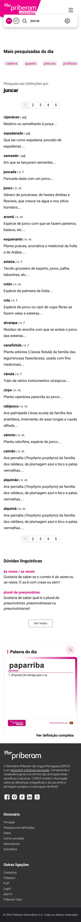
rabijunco (11, 406)
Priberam (9, 878)
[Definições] (67, 21)
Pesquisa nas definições (19, 828)
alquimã (10, 508)
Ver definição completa (55, 735)
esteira (9, 262)
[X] (37, 799)
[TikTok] (22, 799)
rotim (8, 284)
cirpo (8, 390)
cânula (9, 374)
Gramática (10, 849)
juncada (10, 172)
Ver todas (40, 623)
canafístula (13, 345)
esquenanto (13, 239)
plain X (8, 894)
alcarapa (10, 323)
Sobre (7, 833)
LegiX (7, 889)
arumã (9, 217)
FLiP (6, 883)
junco (8, 188)
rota (7, 300)
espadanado (13, 133)
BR (16, 20)
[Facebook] (7, 799)
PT (9, 20)
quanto (30, 63)
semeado (11, 156)
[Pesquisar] (24, 21)
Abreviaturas (12, 844)
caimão (10, 451)
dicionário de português (30, 770)
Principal (9, 822)
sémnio (10, 435)
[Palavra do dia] (70, 650)
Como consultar (14, 838)
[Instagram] (14, 799)
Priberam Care (13, 899)
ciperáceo (11, 117)
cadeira (11, 63)
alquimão (11, 480)
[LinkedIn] (29, 799)
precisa (50, 63)
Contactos (10, 872)
